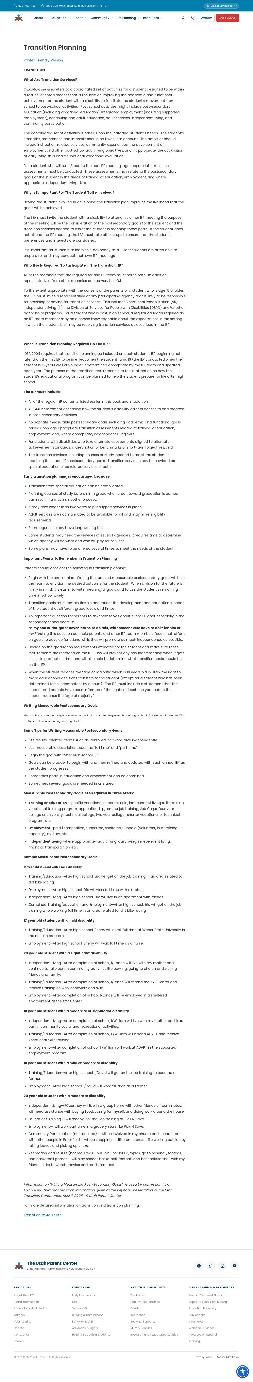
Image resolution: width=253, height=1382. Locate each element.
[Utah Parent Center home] (18, 18)
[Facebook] (199, 1266)
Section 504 (80, 1308)
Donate (206, 18)
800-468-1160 (27, 6)
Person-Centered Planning (207, 1295)
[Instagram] (222, 1266)
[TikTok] (210, 1266)
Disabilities (137, 1295)
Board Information (26, 1302)
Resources (151, 18)
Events (135, 1308)
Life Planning (126, 18)
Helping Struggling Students (91, 1335)
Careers (19, 1315)
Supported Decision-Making (208, 1302)
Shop (17, 1341)
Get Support (228, 18)
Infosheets (196, 1322)
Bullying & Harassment (87, 1315)
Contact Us (21, 1335)
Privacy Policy (204, 1357)
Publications (197, 1315)
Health (79, 18)
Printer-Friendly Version (43, 60)
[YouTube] (234, 1266)
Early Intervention (84, 1295)
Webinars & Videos (201, 1328)
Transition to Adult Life (43, 1215)
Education (58, 18)
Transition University (202, 1308)
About (38, 18)
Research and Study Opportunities (154, 1335)
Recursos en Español (203, 1335)
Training (194, 1341)
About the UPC (24, 1295)
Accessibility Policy (228, 1357)
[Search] (183, 18)
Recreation (137, 1315)
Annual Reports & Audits (30, 1308)
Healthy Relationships (145, 1302)
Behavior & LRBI (82, 1322)
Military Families (141, 1328)
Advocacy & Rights (85, 1328)
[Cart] (192, 18)
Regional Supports (142, 1322)
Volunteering (22, 1322)
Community (100, 18)
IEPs (74, 1302)
